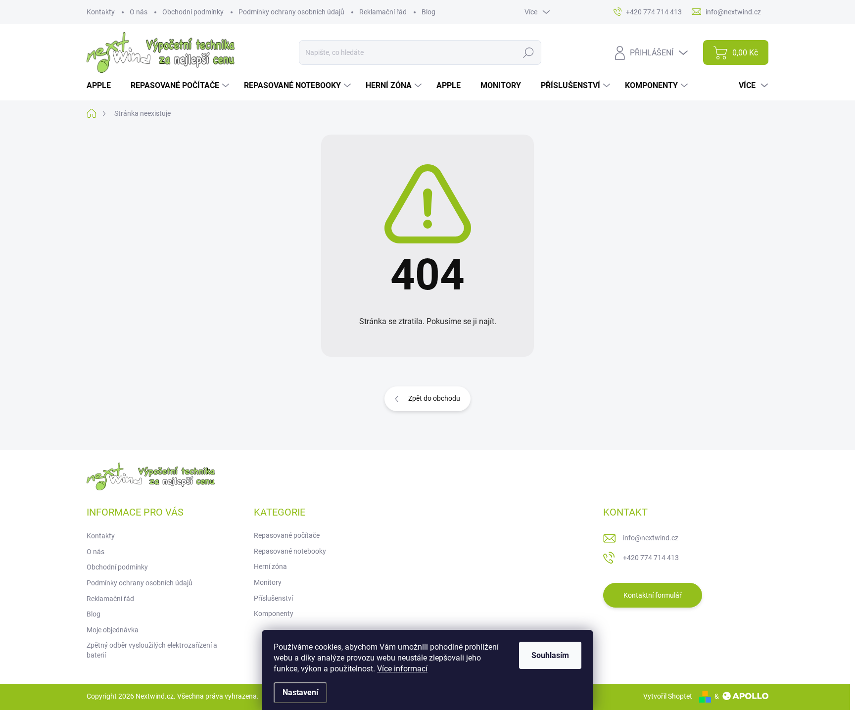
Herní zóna (270, 566)
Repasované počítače (287, 535)
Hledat (528, 52)
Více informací (402, 668)
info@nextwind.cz (650, 538)
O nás (138, 12)
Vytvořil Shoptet (667, 696)
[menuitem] (102, 85)
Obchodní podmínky (193, 12)
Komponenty (273, 613)
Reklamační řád (383, 12)
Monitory (268, 582)
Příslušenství (273, 598)
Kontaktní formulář (652, 595)
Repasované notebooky (290, 551)
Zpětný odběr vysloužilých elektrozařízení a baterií (152, 650)
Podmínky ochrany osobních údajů (291, 12)
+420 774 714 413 (651, 558)
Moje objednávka (113, 630)
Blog (428, 12)
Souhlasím (550, 655)
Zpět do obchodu (434, 398)
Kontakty (101, 12)
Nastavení (300, 692)
